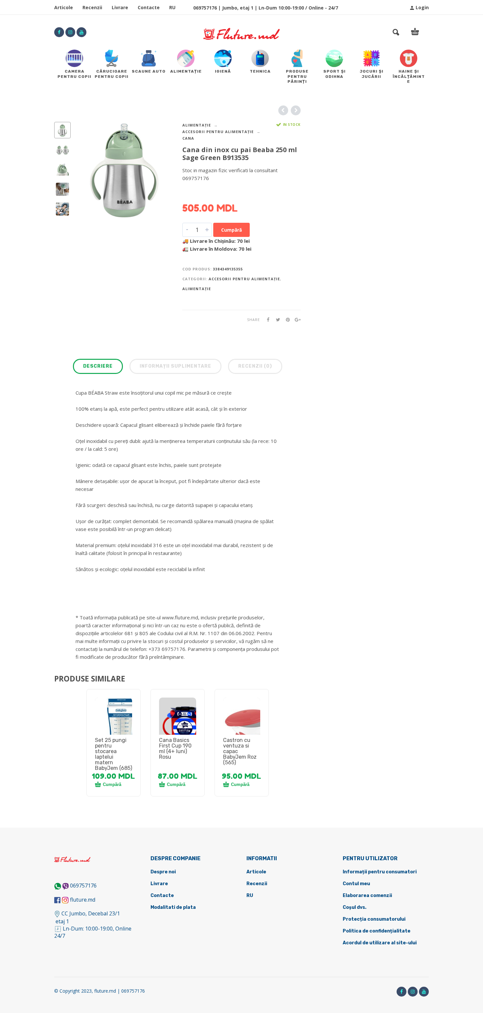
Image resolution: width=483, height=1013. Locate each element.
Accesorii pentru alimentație (218, 131)
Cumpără (231, 230)
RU (172, 7)
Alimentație (196, 125)
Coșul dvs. (354, 907)
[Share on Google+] (296, 319)
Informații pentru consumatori (380, 872)
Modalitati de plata (173, 907)
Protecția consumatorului (374, 919)
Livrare (120, 7)
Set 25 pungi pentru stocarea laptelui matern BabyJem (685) (113, 754)
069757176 (83, 885)
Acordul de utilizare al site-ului (380, 943)
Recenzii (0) (255, 366)
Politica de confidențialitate (376, 931)
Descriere (98, 366)
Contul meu (356, 883)
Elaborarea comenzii (367, 895)
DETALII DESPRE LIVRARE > (214, 191)
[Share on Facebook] (266, 319)
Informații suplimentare (175, 366)
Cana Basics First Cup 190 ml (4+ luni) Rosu (175, 748)
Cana (188, 138)
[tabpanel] (113, 724)
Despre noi (163, 872)
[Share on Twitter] (276, 319)
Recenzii (92, 7)
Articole (63, 7)
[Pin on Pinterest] (286, 319)
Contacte (149, 7)
